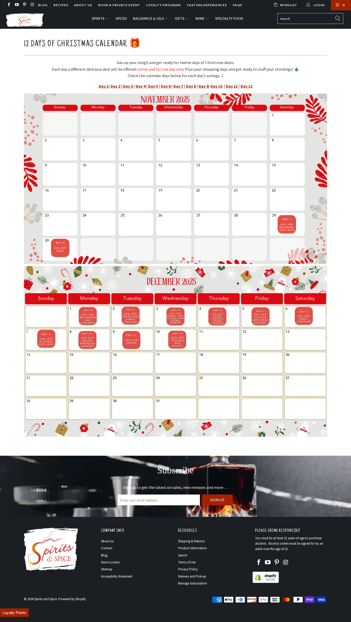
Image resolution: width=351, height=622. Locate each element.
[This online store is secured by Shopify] (266, 582)
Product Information (192, 548)
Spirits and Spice (45, 599)
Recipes (60, 5)
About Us (83, 5)
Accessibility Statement (116, 576)
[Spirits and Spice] (30, 19)
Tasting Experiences (207, 5)
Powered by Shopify (72, 599)
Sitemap (106, 569)
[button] (14, 612)
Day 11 (232, 86)
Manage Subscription (192, 583)
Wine (200, 18)
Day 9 (203, 86)
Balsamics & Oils (149, 18)
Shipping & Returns (191, 541)
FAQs (237, 5)
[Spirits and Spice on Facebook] (8, 5)
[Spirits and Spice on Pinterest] (24, 5)
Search (182, 555)
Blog (43, 5)
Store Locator (110, 562)
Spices (121, 18)
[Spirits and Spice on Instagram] (32, 5)
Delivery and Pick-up (192, 576)
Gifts (180, 18)
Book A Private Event (119, 5)
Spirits (98, 18)
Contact (106, 548)
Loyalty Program (163, 5)
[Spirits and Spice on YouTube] (16, 5)
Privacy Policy (188, 569)
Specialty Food (229, 18)
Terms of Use (187, 562)
